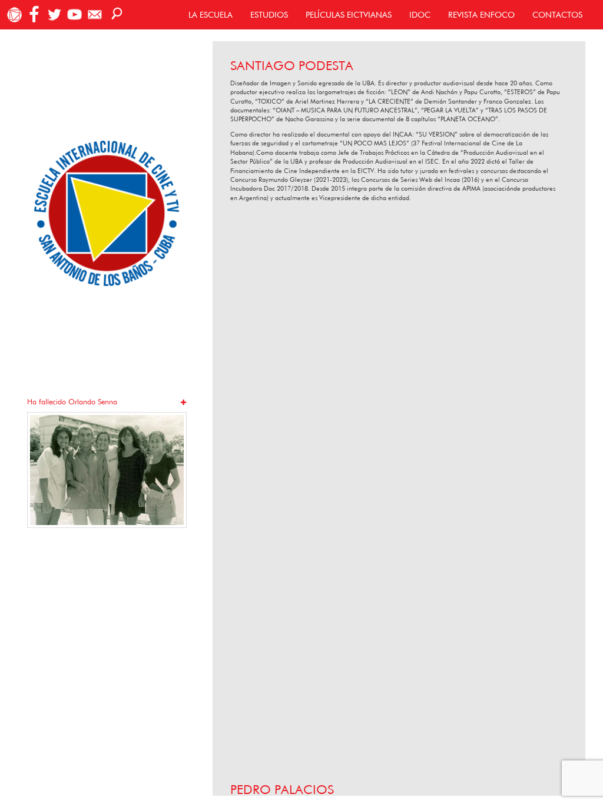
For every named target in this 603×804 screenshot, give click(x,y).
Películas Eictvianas (349, 14)
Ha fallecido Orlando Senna (72, 401)
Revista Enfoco (481, 14)
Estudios (269, 14)
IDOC (419, 14)
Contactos (557, 14)
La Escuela (210, 14)
